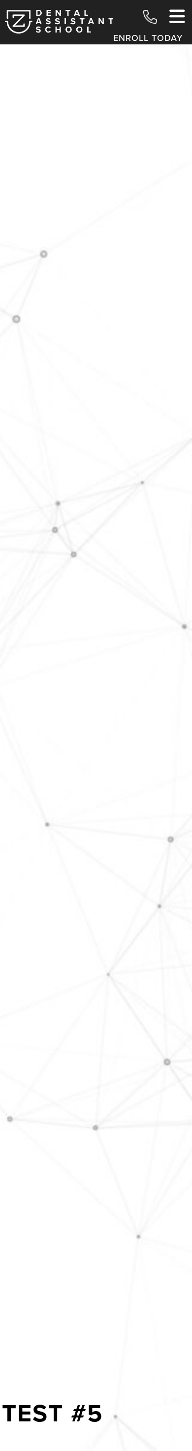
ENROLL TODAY (148, 38)
